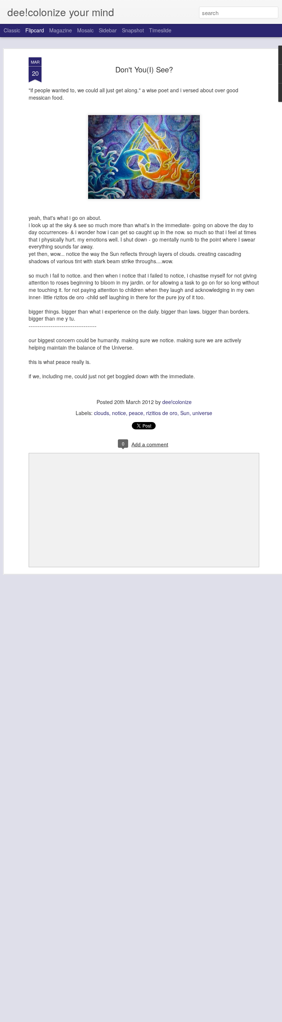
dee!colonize (177, 401)
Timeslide (160, 30)
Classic (12, 30)
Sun (184, 413)
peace (136, 413)
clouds (101, 413)
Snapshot (133, 30)
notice (119, 413)
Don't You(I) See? (144, 69)
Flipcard (34, 30)
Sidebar (108, 30)
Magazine (60, 30)
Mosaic (85, 30)
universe (202, 413)
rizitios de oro (161, 413)
